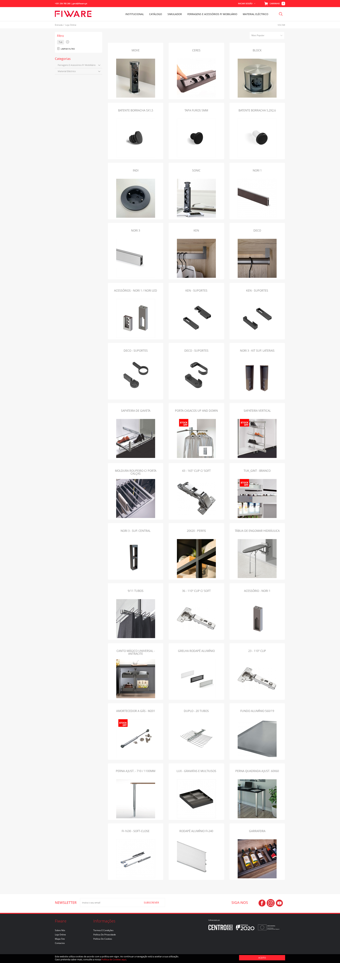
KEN (196, 230)
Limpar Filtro (68, 48)
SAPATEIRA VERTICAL (257, 411)
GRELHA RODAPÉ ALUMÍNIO (196, 651)
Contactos (60, 943)
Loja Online (60, 934)
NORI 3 (135, 230)
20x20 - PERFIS (196, 531)
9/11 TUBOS (135, 591)
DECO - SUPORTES (136, 351)
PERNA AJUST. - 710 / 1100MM (135, 771)
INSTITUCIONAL (134, 14)
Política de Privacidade (104, 934)
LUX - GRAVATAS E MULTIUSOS (196, 771)
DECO (257, 230)
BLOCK (257, 50)
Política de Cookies (102, 938)
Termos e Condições (103, 930)
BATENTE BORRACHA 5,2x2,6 (257, 110)
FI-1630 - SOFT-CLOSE (135, 831)
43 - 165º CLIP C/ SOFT (196, 471)
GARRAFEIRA (257, 831)
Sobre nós (60, 930)
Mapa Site (60, 938)
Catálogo (155, 14)
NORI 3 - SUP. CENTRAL (136, 531)
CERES (196, 50)
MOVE (136, 50)
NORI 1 (257, 170)
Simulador (175, 14)
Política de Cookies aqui (113, 959)
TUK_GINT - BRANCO (257, 471)
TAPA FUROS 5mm (196, 110)
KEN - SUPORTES (196, 290)
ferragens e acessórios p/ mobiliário (77, 65)
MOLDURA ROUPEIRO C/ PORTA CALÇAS (135, 472)
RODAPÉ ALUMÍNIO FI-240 (196, 831)
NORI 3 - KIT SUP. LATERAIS (257, 351)
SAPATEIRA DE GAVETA (135, 411)
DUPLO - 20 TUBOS (196, 711)
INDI (135, 170)
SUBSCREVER (151, 902)
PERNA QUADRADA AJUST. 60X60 (257, 771)
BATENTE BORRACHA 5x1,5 (135, 110)
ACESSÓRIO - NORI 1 (257, 591)
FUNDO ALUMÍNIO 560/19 (257, 711)
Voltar (281, 25)
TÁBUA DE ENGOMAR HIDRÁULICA (257, 531)
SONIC (196, 170)
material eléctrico (67, 71)
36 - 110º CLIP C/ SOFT (196, 591)
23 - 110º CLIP (257, 651)
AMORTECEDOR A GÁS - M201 (135, 711)
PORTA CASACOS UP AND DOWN (196, 411)
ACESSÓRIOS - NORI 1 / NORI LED (135, 290)
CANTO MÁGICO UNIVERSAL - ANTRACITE (136, 652)
